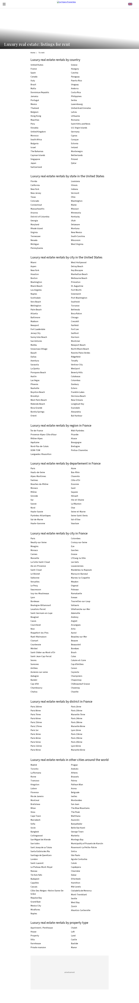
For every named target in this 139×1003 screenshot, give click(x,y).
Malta (33, 88)
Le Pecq (34, 585)
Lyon (33, 597)
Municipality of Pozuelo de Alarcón (87, 843)
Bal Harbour (76, 415)
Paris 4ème (36, 738)
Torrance (75, 305)
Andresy (74, 617)
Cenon (74, 668)
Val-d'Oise (75, 519)
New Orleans (77, 400)
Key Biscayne (77, 270)
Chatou (34, 691)
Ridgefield (75, 356)
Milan (33, 808)
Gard (73, 488)
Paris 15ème (36, 722)
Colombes (75, 538)
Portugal (35, 100)
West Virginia (77, 244)
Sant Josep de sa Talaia (41, 847)
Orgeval (74, 585)
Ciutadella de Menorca (81, 890)
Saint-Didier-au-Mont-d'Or (43, 652)
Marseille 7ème (78, 714)
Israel (33, 147)
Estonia (74, 143)
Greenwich (76, 293)
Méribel (34, 648)
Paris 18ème (76, 722)
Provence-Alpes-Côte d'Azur (44, 434)
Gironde (34, 495)
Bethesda (75, 309)
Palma (74, 780)
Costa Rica (76, 92)
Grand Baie (36, 901)
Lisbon (34, 788)
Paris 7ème (36, 714)
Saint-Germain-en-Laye (41, 613)
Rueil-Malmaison (38, 636)
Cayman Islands (38, 155)
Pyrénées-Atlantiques (41, 515)
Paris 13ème (76, 734)
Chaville (74, 691)
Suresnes (35, 664)
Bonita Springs (37, 411)
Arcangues (76, 624)
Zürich (74, 906)
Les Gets (75, 562)
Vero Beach (36, 301)
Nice (33, 628)
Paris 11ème (36, 745)
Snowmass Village (39, 348)
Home (33, 53)
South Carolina (78, 236)
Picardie (74, 434)
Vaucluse (75, 523)
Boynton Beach (38, 392)
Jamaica (34, 96)
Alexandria (76, 411)
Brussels (75, 776)
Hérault (74, 495)
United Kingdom (38, 131)
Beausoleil (76, 644)
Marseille (35, 558)
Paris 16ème (36, 706)
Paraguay (75, 76)
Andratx (74, 768)
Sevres (34, 660)
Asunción (75, 819)
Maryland (35, 224)
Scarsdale (75, 407)
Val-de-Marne (37, 519)
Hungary (75, 68)
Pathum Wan (77, 784)
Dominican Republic (40, 92)
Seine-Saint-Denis (79, 515)
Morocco (35, 135)
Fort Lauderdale (38, 329)
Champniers (76, 676)
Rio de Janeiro (37, 796)
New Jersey (36, 193)
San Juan (75, 804)
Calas (73, 656)
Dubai (73, 874)
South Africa (36, 139)
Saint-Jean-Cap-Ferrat (41, 656)
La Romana (36, 772)
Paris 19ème (76, 738)
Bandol (34, 679)
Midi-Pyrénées (77, 430)
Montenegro (77, 151)
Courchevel (36, 624)
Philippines (76, 96)
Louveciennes (77, 566)
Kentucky (75, 216)
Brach (73, 652)
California (35, 185)
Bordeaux (35, 601)
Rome (33, 776)
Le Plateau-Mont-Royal (41, 867)
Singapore (35, 159)
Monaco (34, 488)
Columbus (75, 380)
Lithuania (75, 116)
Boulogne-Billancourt (41, 605)
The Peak (75, 812)
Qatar (73, 163)
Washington (76, 200)
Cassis (33, 621)
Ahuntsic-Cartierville (80, 910)
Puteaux (75, 589)
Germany (75, 131)
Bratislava (35, 804)
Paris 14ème (76, 718)
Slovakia (34, 127)
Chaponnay (76, 679)
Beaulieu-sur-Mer (79, 636)
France (34, 68)
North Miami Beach (80, 348)
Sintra (74, 851)
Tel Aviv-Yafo (36, 874)
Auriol (74, 632)
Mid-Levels (76, 886)
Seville (74, 898)
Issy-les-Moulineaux (40, 593)
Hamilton (75, 882)
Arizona (34, 212)
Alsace (74, 438)
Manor (74, 947)
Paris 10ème (76, 710)
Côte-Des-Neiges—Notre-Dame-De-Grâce (47, 892)
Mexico (34, 104)
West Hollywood (78, 262)
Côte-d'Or (75, 480)
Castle (74, 939)
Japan (33, 163)
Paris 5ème (36, 742)
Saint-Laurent (37, 863)
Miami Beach (36, 286)
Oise (73, 507)
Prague (74, 764)
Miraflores (35, 909)
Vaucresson (36, 589)
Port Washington (79, 297)
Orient (34, 415)
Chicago (74, 317)
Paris (33, 468)
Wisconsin (75, 240)
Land (73, 935)
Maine (74, 204)
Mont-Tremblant (79, 894)
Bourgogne (76, 442)
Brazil (33, 84)
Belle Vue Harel (78, 827)
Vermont (75, 193)
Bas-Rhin (75, 472)
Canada (34, 76)
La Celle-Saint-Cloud (40, 562)
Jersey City (35, 333)
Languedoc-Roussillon (41, 454)
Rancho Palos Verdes (80, 352)
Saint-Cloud (36, 569)
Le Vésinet (35, 573)
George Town (77, 831)
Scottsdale (36, 297)
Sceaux (74, 597)
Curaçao (75, 139)
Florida (34, 181)
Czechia (74, 72)
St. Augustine (77, 286)
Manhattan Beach (79, 274)
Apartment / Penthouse (42, 927)
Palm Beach (36, 309)
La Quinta (35, 368)
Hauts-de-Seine (38, 472)
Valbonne (35, 577)
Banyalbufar (76, 823)
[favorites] (135, 4)
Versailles (35, 581)
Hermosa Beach (78, 396)
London (34, 859)
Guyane (74, 492)
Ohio (73, 197)
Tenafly (74, 360)
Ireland (74, 147)
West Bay (75, 902)
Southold (75, 301)
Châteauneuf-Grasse (80, 683)
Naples (34, 293)
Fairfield (74, 325)
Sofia (33, 823)
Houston (35, 274)
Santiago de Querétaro (41, 855)
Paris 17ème (36, 726)
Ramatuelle (76, 593)
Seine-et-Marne (78, 511)
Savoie (34, 503)
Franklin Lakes (77, 392)
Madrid (34, 764)
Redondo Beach (38, 403)
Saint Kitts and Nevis (80, 123)
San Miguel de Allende (41, 839)
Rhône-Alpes (37, 438)
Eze (72, 546)
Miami (33, 262)
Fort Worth (76, 289)
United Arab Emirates (81, 108)
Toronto (34, 768)
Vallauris (75, 605)
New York (35, 189)
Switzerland (36, 167)
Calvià (74, 863)
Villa (33, 939)
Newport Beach (78, 345)
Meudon (74, 581)
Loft (73, 931)
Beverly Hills (77, 372)
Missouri (75, 208)
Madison (34, 321)
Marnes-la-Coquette (80, 577)
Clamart (34, 640)
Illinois (74, 185)
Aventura (35, 360)
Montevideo (76, 800)
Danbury (75, 384)
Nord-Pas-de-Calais (40, 446)
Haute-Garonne (38, 523)
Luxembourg (77, 104)
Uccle (33, 827)
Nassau (34, 871)
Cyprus (74, 135)
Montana (75, 228)
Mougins (34, 546)
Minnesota (76, 212)
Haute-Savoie (37, 511)
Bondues (75, 648)
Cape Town (36, 816)
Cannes (34, 554)
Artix (73, 628)
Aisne (73, 468)
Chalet (74, 927)
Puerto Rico (76, 80)
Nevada (34, 240)
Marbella (75, 835)
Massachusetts (37, 208)
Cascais (34, 886)
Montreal (35, 800)
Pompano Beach (38, 372)
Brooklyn (35, 396)
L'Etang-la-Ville (78, 558)
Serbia (74, 100)
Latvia (74, 112)
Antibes (34, 668)
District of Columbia (40, 216)
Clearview (75, 871)
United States (37, 64)
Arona (74, 788)
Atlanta (34, 313)
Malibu (34, 345)
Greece (74, 64)
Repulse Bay (36, 897)
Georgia (34, 220)
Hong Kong (36, 116)
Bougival (35, 617)
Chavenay (75, 687)
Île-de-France (37, 430)
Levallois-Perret (38, 609)
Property (35, 935)
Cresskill (75, 321)
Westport (75, 368)
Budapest (35, 878)
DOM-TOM (35, 450)
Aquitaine (35, 442)
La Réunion (76, 503)
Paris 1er (35, 730)
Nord (33, 507)
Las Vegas (35, 380)
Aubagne (35, 676)
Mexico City (36, 905)
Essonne (75, 484)
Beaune (74, 640)
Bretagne (75, 446)
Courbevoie (36, 644)
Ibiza (33, 812)
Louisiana (75, 181)
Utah (73, 220)
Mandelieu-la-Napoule (81, 569)
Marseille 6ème (78, 749)
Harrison (75, 337)
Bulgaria (34, 143)
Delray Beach (77, 266)
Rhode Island (37, 228)
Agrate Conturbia (79, 859)
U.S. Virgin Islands (79, 127)
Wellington (36, 305)
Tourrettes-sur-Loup (80, 601)
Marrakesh (35, 819)
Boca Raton (76, 313)
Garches (74, 550)
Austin (34, 376)
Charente (75, 476)
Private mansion (38, 947)
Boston (34, 278)
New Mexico (76, 232)
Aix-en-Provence (38, 566)
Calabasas (75, 376)
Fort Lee (75, 329)
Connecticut (36, 204)
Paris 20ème (76, 742)
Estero (74, 388)
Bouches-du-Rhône (39, 484)
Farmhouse (36, 943)
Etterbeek (75, 878)
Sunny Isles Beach (39, 337)
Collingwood (36, 835)
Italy (33, 80)
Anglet (74, 621)
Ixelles (74, 796)
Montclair (75, 341)
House (33, 931)
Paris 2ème (76, 706)
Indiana (74, 189)
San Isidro (35, 843)
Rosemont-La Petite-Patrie (84, 847)
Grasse (74, 554)
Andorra (74, 88)
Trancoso (35, 780)
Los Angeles (36, 289)
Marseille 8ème (78, 726)
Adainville (75, 613)
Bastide (74, 943)
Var (32, 499)
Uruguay (75, 84)
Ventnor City (77, 364)
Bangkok (35, 831)
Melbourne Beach (79, 278)
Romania (75, 119)
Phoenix (34, 384)
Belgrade (75, 792)
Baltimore (35, 317)
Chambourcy (36, 687)
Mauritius (35, 119)
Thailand (35, 108)
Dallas (33, 356)
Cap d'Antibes (77, 664)
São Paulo (75, 855)
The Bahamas (37, 151)
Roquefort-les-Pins (39, 632)
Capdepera (76, 867)
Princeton (75, 282)
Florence (35, 792)
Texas (33, 197)
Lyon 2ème (76, 730)
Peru (33, 123)
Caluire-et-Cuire (78, 660)
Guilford (74, 333)
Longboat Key (77, 403)
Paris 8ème (36, 710)
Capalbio (35, 882)
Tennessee (35, 236)
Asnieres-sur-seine (39, 672)
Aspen (33, 266)
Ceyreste (75, 672)
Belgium (34, 112)
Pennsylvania (37, 248)
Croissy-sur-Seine (79, 542)
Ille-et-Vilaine (77, 499)
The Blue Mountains (80, 808)
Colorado (35, 200)
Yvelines (34, 480)
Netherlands (77, 155)
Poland (74, 159)
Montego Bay (77, 839)
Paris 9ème (36, 749)
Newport (35, 325)
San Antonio (36, 341)
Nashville (35, 388)
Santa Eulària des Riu (40, 851)
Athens (74, 772)
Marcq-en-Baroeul (79, 573)
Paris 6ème (36, 718)
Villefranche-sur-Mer (80, 609)
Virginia (34, 232)
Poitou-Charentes (79, 450)
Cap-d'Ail (35, 683)
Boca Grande (36, 407)
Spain (33, 72)
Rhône (34, 492)
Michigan (35, 244)
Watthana (75, 816)
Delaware (75, 224)
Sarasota (35, 364)
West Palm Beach (39, 400)
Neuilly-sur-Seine (39, 542)
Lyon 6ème (76, 745)
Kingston (35, 784)
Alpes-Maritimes (38, 476)
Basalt (34, 352)
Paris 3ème (36, 734)
